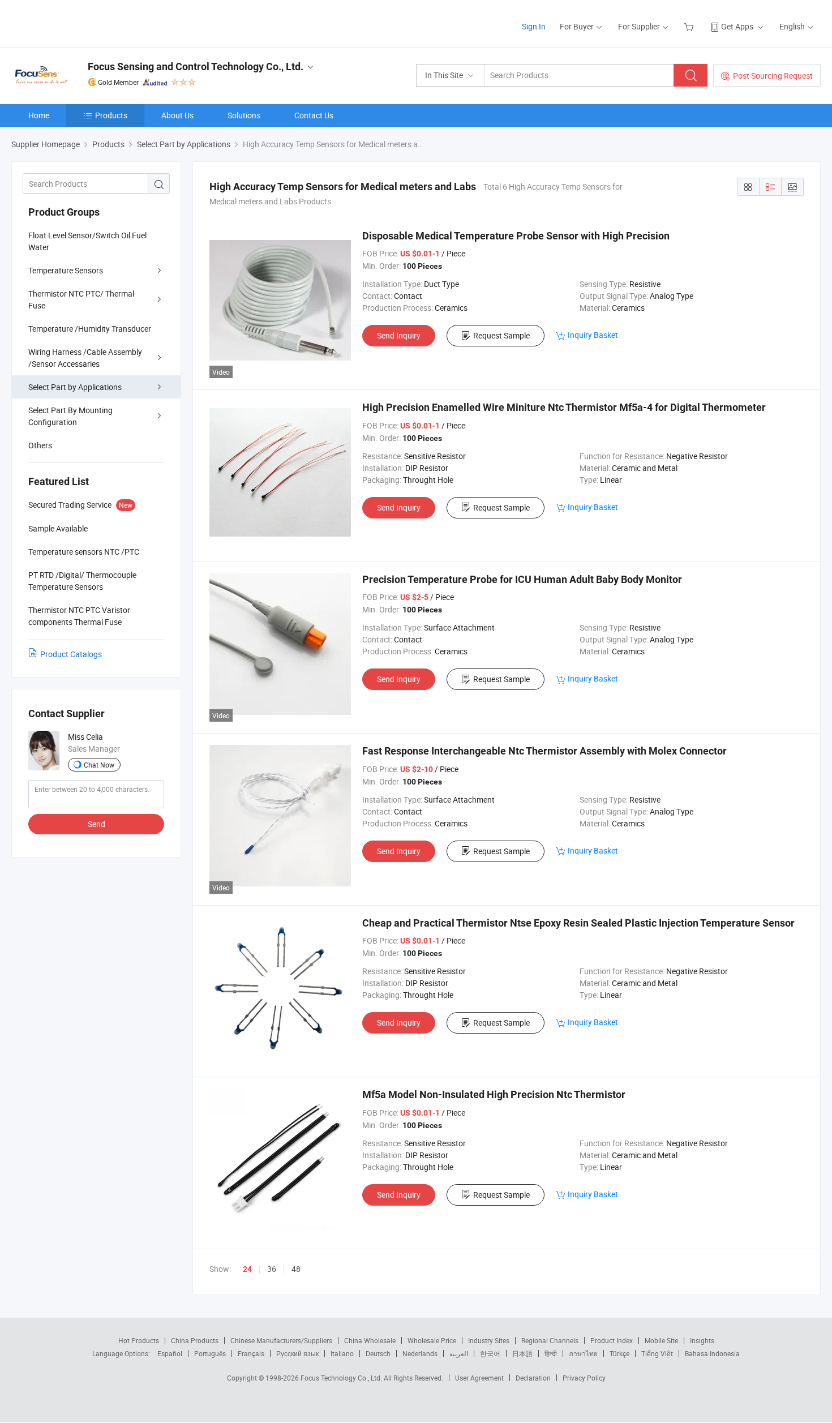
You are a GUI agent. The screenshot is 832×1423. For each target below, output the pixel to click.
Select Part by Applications (75, 387)
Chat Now (99, 764)
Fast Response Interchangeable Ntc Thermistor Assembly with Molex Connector (544, 751)
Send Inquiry (399, 335)
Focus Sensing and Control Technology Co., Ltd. (195, 66)
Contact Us (313, 115)
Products (111, 115)
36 (271, 1268)
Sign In (534, 26)
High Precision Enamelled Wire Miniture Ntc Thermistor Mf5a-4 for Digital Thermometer (564, 407)
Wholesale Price (432, 1340)
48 (296, 1268)
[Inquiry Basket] (690, 26)
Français (251, 1353)
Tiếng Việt (657, 1353)
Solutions (244, 115)
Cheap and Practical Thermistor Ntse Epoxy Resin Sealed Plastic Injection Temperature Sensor (578, 923)
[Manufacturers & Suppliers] (84, 22)
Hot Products (138, 1340)
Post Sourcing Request (773, 75)
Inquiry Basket (593, 334)
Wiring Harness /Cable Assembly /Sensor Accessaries (85, 357)
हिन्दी (550, 1353)
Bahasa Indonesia (712, 1353)
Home (38, 115)
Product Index (611, 1340)
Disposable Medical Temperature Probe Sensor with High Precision (516, 236)
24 (247, 1269)
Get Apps (737, 26)
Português (210, 1353)
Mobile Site (661, 1340)
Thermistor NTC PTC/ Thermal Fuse (81, 299)
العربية (458, 1353)
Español (169, 1353)
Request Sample (501, 335)
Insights (702, 1340)
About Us (177, 115)
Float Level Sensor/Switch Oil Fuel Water (87, 241)
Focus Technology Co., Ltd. (342, 1377)
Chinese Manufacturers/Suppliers (281, 1340)
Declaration (533, 1377)
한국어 (490, 1353)
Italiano (342, 1353)
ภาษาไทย (583, 1353)
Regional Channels (549, 1340)
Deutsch (378, 1353)
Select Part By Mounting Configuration (70, 416)
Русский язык (297, 1353)
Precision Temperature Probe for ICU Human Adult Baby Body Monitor (522, 579)
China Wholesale (370, 1340)
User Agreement (479, 1377)
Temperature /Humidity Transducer (89, 328)
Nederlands (420, 1353)
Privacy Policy (584, 1377)
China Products (194, 1340)
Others (40, 445)
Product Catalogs (71, 654)
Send (96, 823)
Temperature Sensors (65, 270)
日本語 (522, 1353)
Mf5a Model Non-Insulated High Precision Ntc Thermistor (493, 1094)
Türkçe (619, 1353)
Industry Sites (488, 1340)
